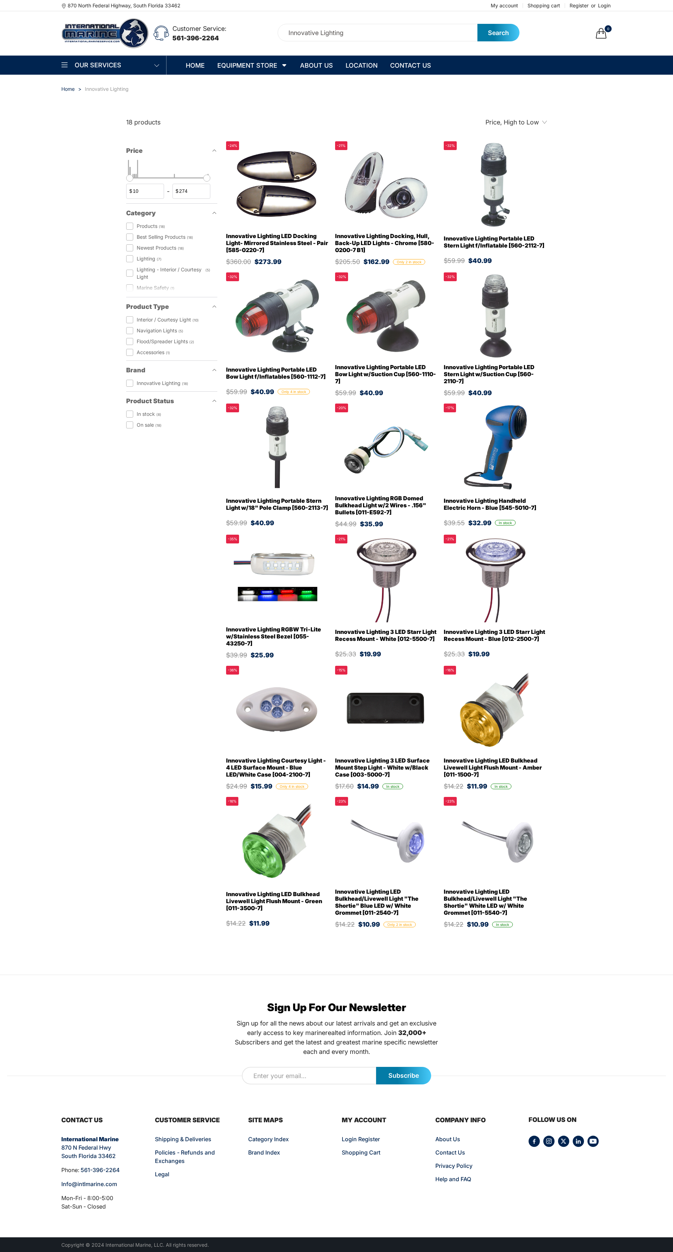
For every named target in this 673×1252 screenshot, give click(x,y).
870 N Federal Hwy (86, 1147)
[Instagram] (549, 1141)
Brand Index (264, 1152)
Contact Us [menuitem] (410, 65)
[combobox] (378, 32)
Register (579, 5)
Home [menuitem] (195, 65)
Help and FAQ (453, 1179)
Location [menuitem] (362, 65)
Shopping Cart (361, 1152)
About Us (447, 1139)
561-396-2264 (195, 38)
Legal (162, 1174)
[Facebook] (534, 1141)
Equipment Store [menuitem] (247, 65)
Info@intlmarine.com (89, 1183)
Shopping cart (544, 5)
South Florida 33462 (88, 1155)
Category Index (268, 1139)
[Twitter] (563, 1141)
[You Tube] (593, 1141)
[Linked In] (578, 1141)
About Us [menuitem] (316, 65)
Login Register (361, 1139)
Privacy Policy (454, 1165)
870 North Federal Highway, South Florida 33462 (124, 5)
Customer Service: (199, 28)
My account (504, 5)
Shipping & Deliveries (183, 1139)
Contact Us (450, 1152)
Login (604, 5)
